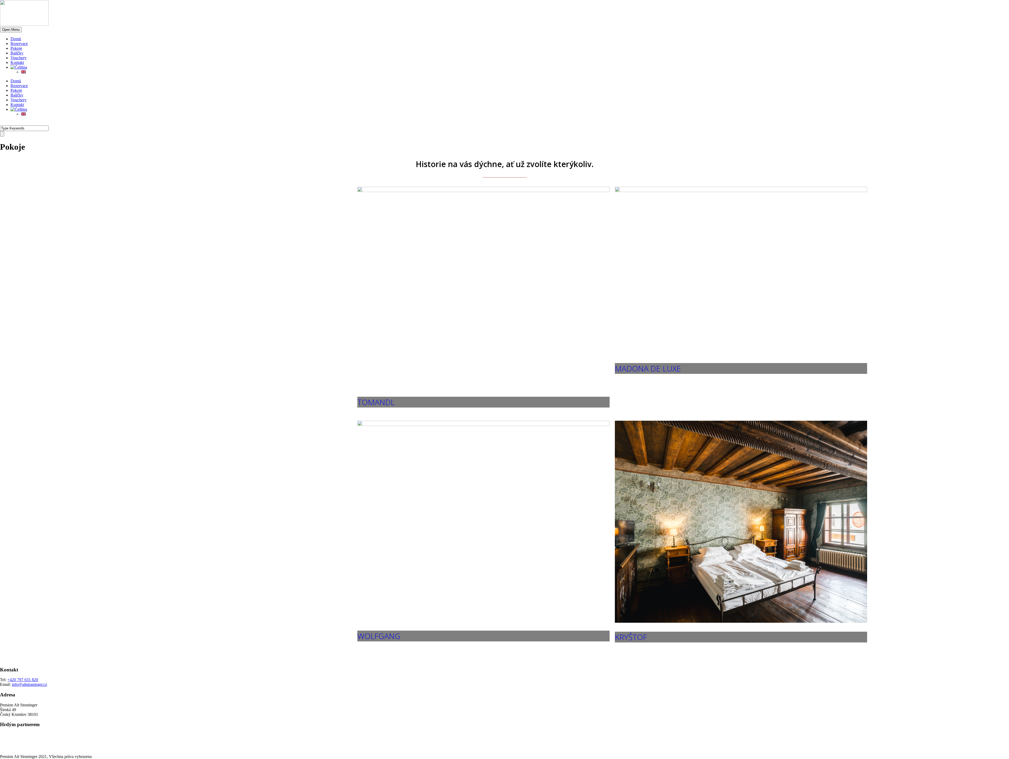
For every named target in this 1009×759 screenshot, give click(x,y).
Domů (16, 39)
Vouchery (19, 58)
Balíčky (17, 53)
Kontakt (17, 62)
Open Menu (11, 30)
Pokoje (16, 48)
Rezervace (19, 43)
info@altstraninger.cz (29, 684)
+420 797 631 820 (22, 679)
